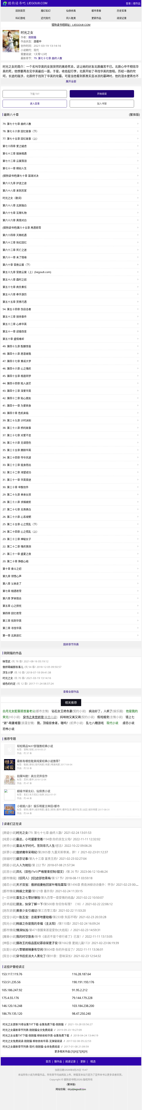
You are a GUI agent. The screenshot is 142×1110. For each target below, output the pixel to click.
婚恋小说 (9, 885)
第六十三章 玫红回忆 (15, 242)
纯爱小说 (9, 839)
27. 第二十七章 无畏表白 (17, 509)
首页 (48, 1061)
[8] (82, 1051)
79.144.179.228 (82, 998)
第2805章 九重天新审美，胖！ (58, 852)
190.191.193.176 (83, 982)
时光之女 (8, 67)
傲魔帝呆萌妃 (26, 852)
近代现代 (45, 18)
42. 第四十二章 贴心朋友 (17, 398)
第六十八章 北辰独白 (15, 205)
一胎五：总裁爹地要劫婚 (34, 917)
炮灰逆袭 (9, 911)
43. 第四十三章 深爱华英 (17, 390)
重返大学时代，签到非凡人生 (35, 846)
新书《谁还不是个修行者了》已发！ (58, 936)
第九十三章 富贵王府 (43, 859)
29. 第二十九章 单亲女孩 (17, 494)
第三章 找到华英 (12, 620)
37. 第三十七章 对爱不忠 (17, 435)
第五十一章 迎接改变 (15, 331)
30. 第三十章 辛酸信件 (15, 487)
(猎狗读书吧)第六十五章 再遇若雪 (22, 227)
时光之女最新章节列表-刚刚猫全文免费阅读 (28, 1030)
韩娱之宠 (23, 891)
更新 (83, 1061)
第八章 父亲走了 (12, 583)
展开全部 (71, 81)
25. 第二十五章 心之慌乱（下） (21, 524)
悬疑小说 (9, 833)
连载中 (37, 41)
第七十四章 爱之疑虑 (15, 146)
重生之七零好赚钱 (28, 898)
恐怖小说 (8, 729)
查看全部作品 (71, 691)
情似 (22, 930)
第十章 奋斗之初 (12, 568)
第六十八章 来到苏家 (15, 190)
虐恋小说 (128, 723)
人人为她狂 (23, 865)
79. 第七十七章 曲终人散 (48, 58)
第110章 (64, 923)
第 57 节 (57, 878)
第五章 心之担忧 (12, 605)
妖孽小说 (9, 852)
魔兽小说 (9, 936)
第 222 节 (38, 865)
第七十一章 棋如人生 (15, 168)
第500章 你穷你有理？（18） (63, 904)
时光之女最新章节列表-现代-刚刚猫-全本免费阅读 (31, 1046)
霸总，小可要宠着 (29, 839)
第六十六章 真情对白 (15, 220)
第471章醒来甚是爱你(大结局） (50, 930)
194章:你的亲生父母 (57, 839)
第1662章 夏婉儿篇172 (74, 943)
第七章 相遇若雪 (12, 591)
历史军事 (121, 10)
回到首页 (20, 10)
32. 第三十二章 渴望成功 (17, 472)
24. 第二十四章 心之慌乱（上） (21, 531)
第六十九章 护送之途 (15, 183)
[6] (75, 1051)
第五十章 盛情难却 (13, 339)
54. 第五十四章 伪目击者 (17, 309)
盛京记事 (22, 859)
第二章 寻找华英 (12, 628)
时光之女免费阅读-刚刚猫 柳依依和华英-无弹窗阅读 (32, 1041)
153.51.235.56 (11, 982)
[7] (79, 1051)
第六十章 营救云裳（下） (17, 264)
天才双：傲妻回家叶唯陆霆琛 (41, 885)
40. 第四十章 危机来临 (15, 413)
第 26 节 (72, 872)
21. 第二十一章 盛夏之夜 (17, 554)
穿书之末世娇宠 (40, 717)
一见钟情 (9, 898)
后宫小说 (9, 872)
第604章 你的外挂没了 (58, 949)
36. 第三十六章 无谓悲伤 (17, 442)
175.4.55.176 (10, 998)
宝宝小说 (9, 917)
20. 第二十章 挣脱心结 (15, 561)
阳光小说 (9, 923)
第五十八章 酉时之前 (15, 279)
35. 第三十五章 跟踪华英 (17, 450)
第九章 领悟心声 (12, 576)
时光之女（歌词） (13, 198)
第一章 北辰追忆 (12, 635)
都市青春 (96, 10)
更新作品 (96, 18)
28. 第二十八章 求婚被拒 (17, 502)
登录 (128, 3)
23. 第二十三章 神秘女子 (17, 539)
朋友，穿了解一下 (29, 904)
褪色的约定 (9, 683)
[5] (72, 1051)
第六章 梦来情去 (12, 598)
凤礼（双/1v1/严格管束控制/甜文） (41, 872)
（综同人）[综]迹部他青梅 (33, 878)
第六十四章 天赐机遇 (15, 235)
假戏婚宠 (110, 717)
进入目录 (35, 103)
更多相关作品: (63, 1051)
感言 (59, 846)
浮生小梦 (8, 672)
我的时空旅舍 (25, 936)
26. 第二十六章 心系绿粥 (17, 516)
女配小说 (9, 949)
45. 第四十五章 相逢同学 (17, 376)
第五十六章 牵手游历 (15, 294)
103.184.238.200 (83, 1006)
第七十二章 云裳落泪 (15, 161)
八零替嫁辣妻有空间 (29, 949)
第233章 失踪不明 (64, 917)
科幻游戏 (20, 18)
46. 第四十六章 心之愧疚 (17, 368)
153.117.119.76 (12, 974)
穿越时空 (9, 859)
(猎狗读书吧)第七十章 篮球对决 (20, 175)
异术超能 (9, 904)
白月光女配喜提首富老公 (26, 711)
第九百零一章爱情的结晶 (57, 898)
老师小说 (9, 846)
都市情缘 (9, 878)
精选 (93, 1061)
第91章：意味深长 (59, 956)
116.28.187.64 (81, 974)
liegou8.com (36, 3)
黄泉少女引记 (26, 911)
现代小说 (112, 723)
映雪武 (6, 661)
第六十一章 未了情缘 (15, 257)
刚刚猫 (32, 37)
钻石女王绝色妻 (69, 711)
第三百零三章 (47, 911)
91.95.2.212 (79, 990)
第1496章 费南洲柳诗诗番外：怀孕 (91, 885)
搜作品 (136, 3)
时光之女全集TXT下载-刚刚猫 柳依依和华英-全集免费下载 (36, 1035)
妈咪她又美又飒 (77, 717)
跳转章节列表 (71, 644)
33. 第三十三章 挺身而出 (17, 465)
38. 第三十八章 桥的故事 (17, 428)
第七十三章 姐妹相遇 (15, 153)
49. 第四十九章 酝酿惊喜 (17, 346)
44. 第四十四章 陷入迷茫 (17, 383)
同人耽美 (71, 18)
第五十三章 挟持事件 (15, 316)
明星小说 (9, 865)
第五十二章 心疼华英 (15, 324)
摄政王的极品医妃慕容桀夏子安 (37, 943)
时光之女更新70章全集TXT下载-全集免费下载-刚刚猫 (33, 1024)
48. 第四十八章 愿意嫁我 (17, 353)
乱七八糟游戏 (95, 723)
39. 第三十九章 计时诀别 (17, 420)
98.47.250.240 (81, 1014)
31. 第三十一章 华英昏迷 (17, 479)
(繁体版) (134, 115)
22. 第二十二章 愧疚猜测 (17, 546)
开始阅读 (102, 93)
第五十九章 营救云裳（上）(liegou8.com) (27, 272)
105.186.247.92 (12, 990)
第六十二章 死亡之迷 (15, 250)
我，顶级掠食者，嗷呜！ (60, 723)
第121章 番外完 (42, 891)
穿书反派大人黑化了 (31, 956)
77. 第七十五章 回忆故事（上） (21, 138)
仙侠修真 (71, 10)
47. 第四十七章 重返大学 (17, 361)
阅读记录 (121, 18)
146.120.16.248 (12, 1006)
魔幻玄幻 (45, 10)
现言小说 (9, 956)
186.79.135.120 (12, 1014)
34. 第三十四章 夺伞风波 (17, 457)
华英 (41, 67)
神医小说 (9, 943)
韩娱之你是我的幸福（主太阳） (37, 923)
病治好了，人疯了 (106, 711)
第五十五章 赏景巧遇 (15, 301)
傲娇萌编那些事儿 (13, 667)
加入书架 (102, 103)
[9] (85, 1051)
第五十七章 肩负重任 (15, 287)
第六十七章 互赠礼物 (15, 212)
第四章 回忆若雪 (12, 613)
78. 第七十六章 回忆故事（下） (21, 131)
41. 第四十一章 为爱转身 (17, 405)
